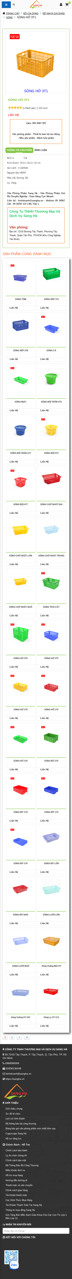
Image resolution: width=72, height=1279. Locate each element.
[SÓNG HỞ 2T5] (51, 632)
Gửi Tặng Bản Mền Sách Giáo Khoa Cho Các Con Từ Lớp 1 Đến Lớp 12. (36, 1217)
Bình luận (41, 150)
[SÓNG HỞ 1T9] (20, 683)
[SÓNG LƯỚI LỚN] (51, 889)
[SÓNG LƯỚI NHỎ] (20, 940)
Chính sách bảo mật (16, 1160)
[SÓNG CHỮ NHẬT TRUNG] (51, 530)
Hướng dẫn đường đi (16, 1180)
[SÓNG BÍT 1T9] (20, 786)
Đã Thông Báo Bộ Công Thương (22, 1165)
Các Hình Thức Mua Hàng (19, 1200)
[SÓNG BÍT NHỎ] (20, 889)
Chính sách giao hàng (17, 1190)
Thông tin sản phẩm (19, 150)
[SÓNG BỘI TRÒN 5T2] (51, 376)
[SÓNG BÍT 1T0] (20, 837)
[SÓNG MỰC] (20, 376)
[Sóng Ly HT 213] (51, 991)
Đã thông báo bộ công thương (21, 1123)
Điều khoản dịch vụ (15, 1170)
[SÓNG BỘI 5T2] (51, 427)
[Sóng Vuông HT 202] (20, 991)
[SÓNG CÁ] (51, 324)
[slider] (15, 107)
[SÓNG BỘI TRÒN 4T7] (20, 427)
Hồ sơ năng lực (13, 1138)
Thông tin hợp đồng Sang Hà (20, 1210)
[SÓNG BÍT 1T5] (51, 786)
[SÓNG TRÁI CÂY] (51, 581)
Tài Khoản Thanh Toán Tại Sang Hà (24, 1205)
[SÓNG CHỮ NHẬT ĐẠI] (51, 478)
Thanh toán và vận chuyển (19, 1185)
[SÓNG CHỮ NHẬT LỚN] (20, 530)
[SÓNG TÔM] (20, 273)
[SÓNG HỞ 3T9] (20, 632)
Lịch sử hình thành (15, 1118)
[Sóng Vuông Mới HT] (51, 940)
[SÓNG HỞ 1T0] (20, 735)
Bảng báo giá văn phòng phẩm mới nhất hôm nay (31, 1128)
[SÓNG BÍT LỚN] (51, 837)
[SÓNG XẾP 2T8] (20, 324)
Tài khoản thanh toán (16, 1195)
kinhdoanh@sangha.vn (30, 200)
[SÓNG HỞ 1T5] (51, 683)
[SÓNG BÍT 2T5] (51, 735)
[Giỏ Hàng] (67, 5)
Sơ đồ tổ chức (13, 1113)
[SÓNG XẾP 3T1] (51, 273)
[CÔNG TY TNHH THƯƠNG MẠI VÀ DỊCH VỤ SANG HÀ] (36, 4)
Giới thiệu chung (14, 1108)
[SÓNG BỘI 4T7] (20, 478)
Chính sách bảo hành (16, 1150)
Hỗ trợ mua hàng (14, 1175)
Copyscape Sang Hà (16, 1133)
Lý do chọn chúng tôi (16, 1155)
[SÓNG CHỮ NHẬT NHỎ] (20, 581)
